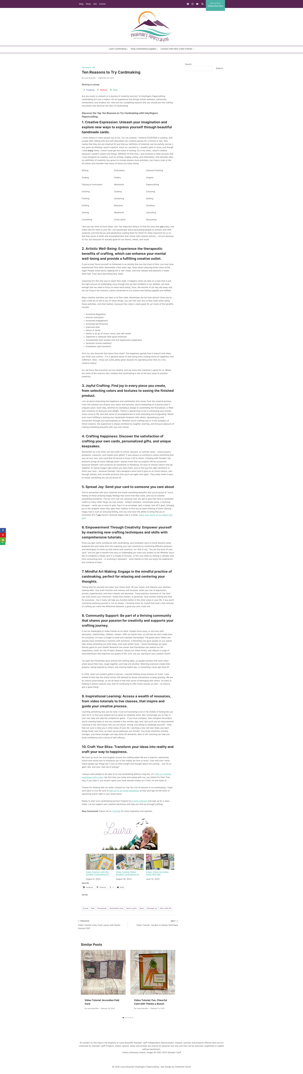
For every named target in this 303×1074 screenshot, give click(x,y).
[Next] (171, 982)
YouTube (116, 811)
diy (92, 908)
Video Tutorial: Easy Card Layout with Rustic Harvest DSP (99, 925)
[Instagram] (193, 4)
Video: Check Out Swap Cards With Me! (157, 873)
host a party (131, 908)
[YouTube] (197, 4)
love (142, 908)
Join (95, 4)
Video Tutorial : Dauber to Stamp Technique (157, 923)
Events (102, 4)
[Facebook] (188, 4)
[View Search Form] (202, 4)
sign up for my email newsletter (124, 791)
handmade (102, 908)
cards (85, 908)
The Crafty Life (88, 67)
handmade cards (116, 908)
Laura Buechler (90, 78)
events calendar (139, 801)
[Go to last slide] (85, 982)
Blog (81, 4)
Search (188, 64)
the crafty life (165, 908)
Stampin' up (152, 908)
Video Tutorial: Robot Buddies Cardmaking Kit (127, 873)
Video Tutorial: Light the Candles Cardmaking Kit (97, 873)
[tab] (123, 1017)
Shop (88, 4)
